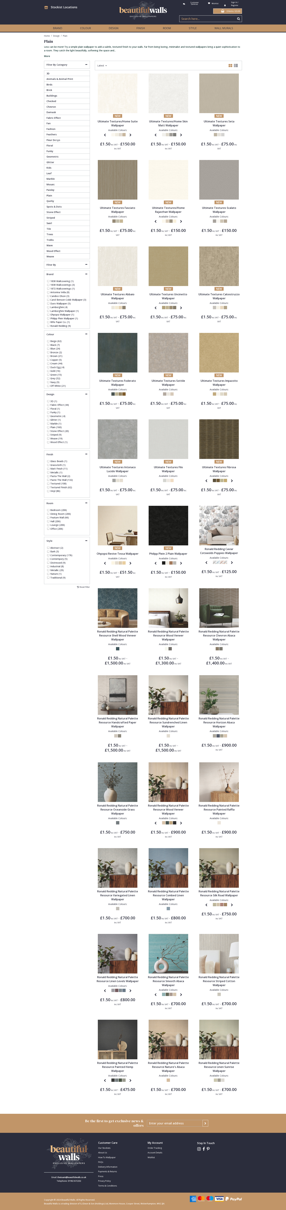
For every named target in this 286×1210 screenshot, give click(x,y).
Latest (101, 65)
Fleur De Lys (53, 140)
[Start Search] (239, 18)
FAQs (100, 1162)
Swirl (49, 223)
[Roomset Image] (117, 525)
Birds (49, 84)
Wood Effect (53, 251)
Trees (50, 234)
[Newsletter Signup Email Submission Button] (205, 1123)
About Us (102, 1152)
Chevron (51, 106)
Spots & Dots (54, 206)
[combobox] (143, 51)
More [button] (47, 56)
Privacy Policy (104, 1181)
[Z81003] (168, 525)
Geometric (53, 156)
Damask (51, 112)
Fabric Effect (54, 117)
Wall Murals (224, 28)
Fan (49, 123)
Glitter (50, 162)
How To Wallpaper (107, 1157)
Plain (49, 195)
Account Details (155, 1152)
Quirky (50, 201)
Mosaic (51, 184)
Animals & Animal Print (60, 78)
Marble (51, 178)
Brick (49, 90)
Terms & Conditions (107, 1185)
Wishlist (151, 1157)
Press (100, 1176)
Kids (49, 167)
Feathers (52, 134)
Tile (49, 228)
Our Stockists (104, 1148)
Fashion (51, 129)
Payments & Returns (107, 1171)
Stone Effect (54, 212)
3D (48, 73)
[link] (199, 1149)
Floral (50, 145)
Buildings (52, 95)
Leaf (49, 173)
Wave (50, 245)
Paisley (50, 189)
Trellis (50, 239)
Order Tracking (155, 1148)
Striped (51, 217)
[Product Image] (117, 93)
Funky (50, 151)
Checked (51, 101)
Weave (50, 256)
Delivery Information (107, 1167)
